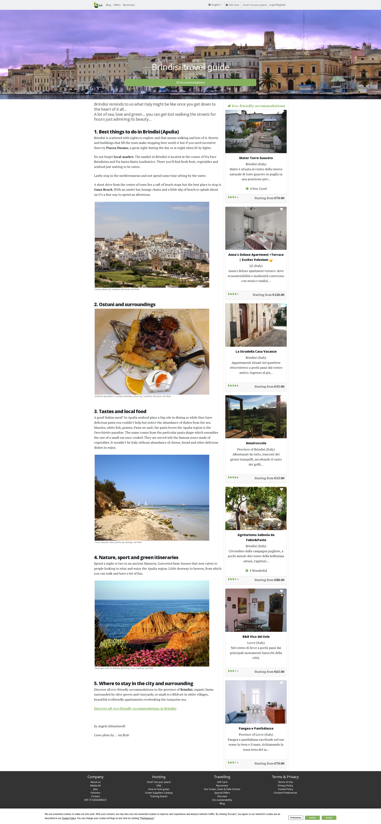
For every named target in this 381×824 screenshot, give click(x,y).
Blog (108, 5)
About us (95, 782)
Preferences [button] (147, 818)
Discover (222, 796)
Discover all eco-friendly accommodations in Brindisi (135, 708)
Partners (95, 792)
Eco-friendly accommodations (258, 105)
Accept (329, 818)
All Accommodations (190, 82)
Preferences (295, 818)
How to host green (158, 789)
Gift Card (233, 5)
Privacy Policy (285, 785)
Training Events (158, 796)
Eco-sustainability (222, 800)
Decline (312, 818)
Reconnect (129, 5)
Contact (95, 796)
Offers (117, 5)
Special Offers (222, 792)
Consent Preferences (285, 792)
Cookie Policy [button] (69, 818)
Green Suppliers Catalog (158, 792)
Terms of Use (285, 782)
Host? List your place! (255, 5)
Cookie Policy (285, 789)
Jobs (95, 789)
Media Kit (95, 785)
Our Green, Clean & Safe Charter (222, 789)
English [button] (215, 4)
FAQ (159, 785)
